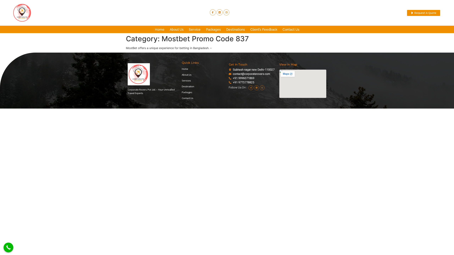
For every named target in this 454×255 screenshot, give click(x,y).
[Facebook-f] (213, 12)
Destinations (235, 29)
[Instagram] (226, 12)
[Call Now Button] (8, 247)
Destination (188, 86)
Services (186, 80)
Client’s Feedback (263, 29)
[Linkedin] (256, 87)
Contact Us (291, 29)
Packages (213, 29)
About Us (177, 29)
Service (195, 29)
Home (159, 29)
